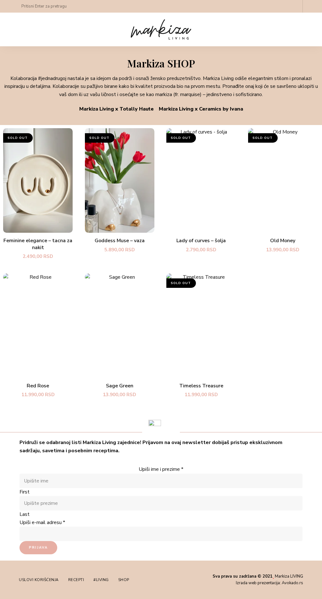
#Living (101, 579)
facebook (293, 6)
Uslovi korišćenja (39, 579)
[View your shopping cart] (311, 6)
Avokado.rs (292, 583)
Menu (306, 29)
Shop (123, 579)
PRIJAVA (38, 547)
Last (24, 514)
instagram (268, 6)
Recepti (76, 579)
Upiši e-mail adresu (42, 522)
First (24, 491)
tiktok (281, 6)
